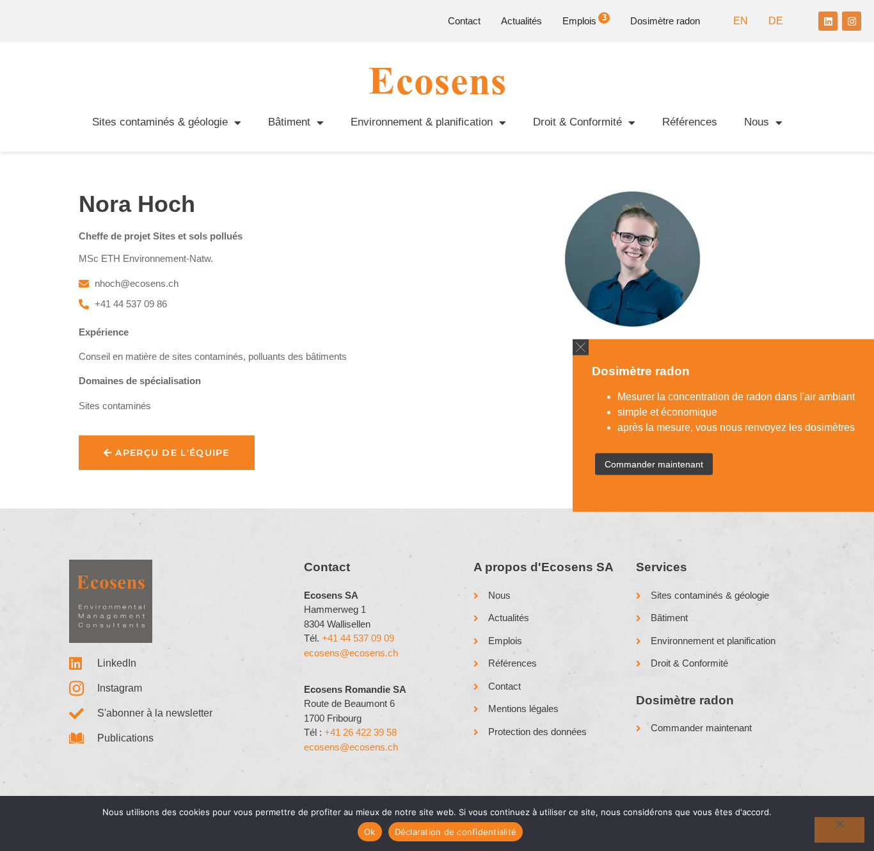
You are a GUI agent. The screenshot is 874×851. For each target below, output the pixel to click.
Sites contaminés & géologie (160, 122)
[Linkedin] (828, 21)
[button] (581, 347)
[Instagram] (851, 21)
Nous (756, 122)
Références (689, 122)
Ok (370, 832)
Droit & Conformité (577, 122)
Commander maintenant (654, 464)
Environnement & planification (422, 122)
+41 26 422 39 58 (360, 732)
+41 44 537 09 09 (358, 638)
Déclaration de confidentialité (456, 832)
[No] (839, 830)
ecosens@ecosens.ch (351, 652)
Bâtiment (289, 122)
